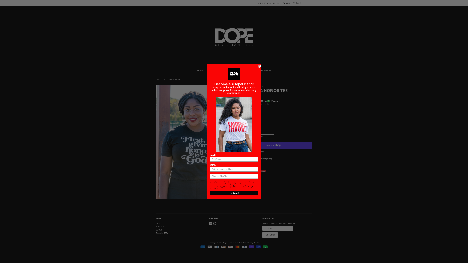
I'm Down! (234, 193)
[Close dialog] (259, 66)
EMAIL (213, 165)
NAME (213, 155)
